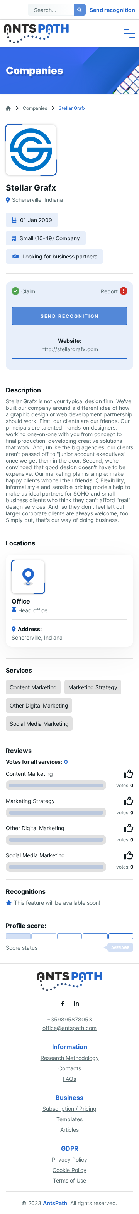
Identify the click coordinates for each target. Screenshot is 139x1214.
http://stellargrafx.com (69, 349)
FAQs (69, 1078)
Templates (69, 1119)
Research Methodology (70, 1057)
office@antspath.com (69, 1028)
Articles (69, 1129)
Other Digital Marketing (39, 705)
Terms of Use (69, 1180)
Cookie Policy (69, 1170)
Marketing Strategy (92, 687)
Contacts (69, 1068)
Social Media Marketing (39, 723)
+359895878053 (69, 1019)
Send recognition (112, 10)
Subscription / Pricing (69, 1108)
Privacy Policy (69, 1159)
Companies (35, 108)
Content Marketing (33, 687)
